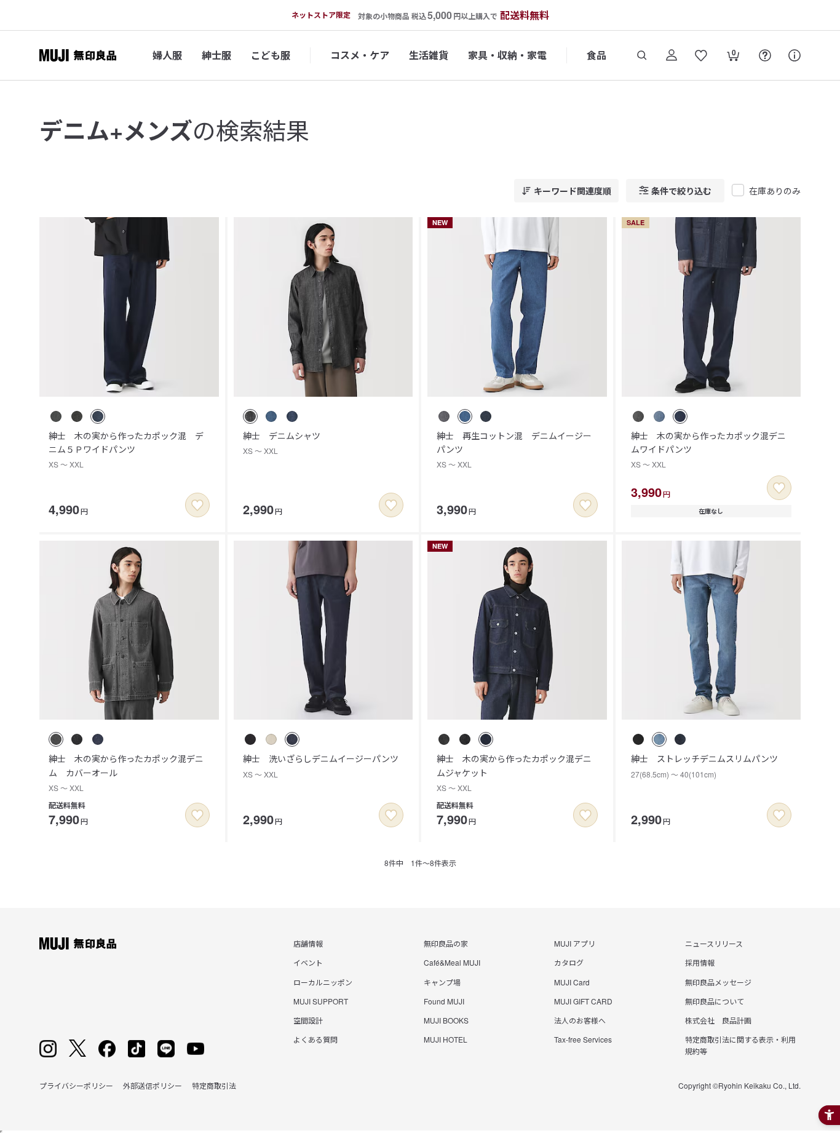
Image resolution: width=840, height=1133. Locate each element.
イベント (308, 962)
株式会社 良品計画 (718, 1020)
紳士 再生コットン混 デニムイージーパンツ (514, 449)
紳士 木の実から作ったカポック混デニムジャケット (514, 772)
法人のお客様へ (580, 1020)
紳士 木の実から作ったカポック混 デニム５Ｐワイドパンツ (126, 449)
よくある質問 (315, 1039)
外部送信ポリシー (152, 1085)
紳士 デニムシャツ (281, 442)
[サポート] (794, 55)
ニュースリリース (714, 943)
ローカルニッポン (322, 982)
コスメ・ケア (359, 55)
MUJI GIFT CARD (583, 1001)
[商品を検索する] (642, 55)
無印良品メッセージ (718, 982)
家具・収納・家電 (507, 55)
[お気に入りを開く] (701, 55)
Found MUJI (444, 1001)
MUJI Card (572, 982)
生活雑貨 (428, 55)
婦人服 (167, 55)
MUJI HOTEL (445, 1039)
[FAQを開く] (765, 55)
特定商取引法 (214, 1085)
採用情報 (700, 962)
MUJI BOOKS (446, 1020)
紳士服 (216, 55)
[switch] (197, 505)
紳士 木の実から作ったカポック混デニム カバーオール (126, 772)
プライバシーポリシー (76, 1085)
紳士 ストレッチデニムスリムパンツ (704, 765)
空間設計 (308, 1020)
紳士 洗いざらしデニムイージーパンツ (320, 765)
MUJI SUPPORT (320, 1001)
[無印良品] (77, 943)
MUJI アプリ (574, 943)
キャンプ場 (442, 982)
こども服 (270, 55)
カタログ (569, 962)
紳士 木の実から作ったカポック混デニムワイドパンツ (708, 449)
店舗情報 (308, 943)
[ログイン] (671, 55)
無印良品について (714, 1001)
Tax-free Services (583, 1039)
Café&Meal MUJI (452, 962)
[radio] (56, 416)
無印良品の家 (446, 943)
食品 (596, 55)
